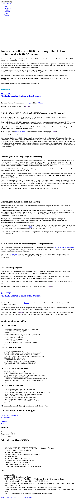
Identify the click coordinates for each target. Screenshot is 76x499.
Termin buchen (5, 89)
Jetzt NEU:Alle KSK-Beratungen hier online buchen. (21, 94)
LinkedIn (4, 421)
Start (5, 6)
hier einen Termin (20, 131)
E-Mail (27, 106)
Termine (6, 15)
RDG (30, 227)
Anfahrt (6, 13)
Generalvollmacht (13, 254)
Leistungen (7, 8)
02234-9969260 (6, 417)
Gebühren (7, 10)
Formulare (7, 11)
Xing (2, 423)
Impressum (17, 497)
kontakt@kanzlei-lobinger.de (11, 415)
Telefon (26, 303)
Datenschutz (27, 497)
